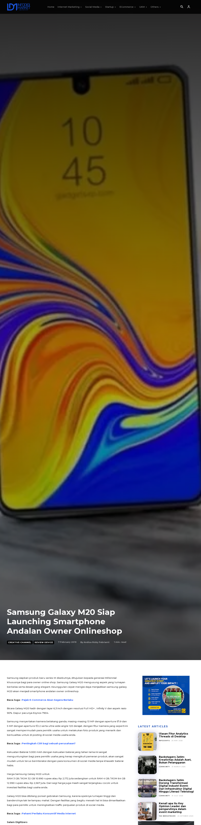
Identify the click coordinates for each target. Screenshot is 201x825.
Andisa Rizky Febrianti (96, 642)
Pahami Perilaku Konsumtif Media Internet (49, 813)
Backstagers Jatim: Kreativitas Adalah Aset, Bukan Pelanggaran (175, 759)
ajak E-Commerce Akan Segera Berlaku (47, 699)
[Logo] (18, 7)
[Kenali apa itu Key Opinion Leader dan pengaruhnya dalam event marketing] (147, 811)
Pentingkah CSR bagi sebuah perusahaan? (49, 743)
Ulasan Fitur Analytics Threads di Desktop (173, 735)
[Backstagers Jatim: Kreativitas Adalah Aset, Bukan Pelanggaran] (147, 765)
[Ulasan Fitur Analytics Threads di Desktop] (147, 741)
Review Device (44, 642)
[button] (181, 7)
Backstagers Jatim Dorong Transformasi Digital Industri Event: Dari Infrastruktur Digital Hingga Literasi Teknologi (176, 786)
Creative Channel (19, 642)
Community (164, 767)
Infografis (164, 741)
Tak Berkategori (167, 816)
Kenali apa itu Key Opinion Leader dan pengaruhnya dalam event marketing (172, 808)
